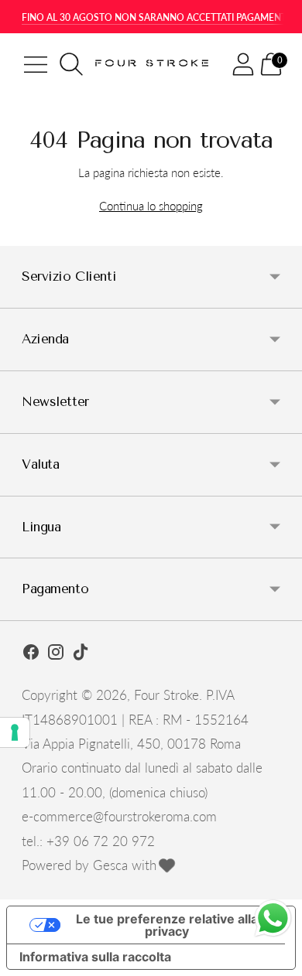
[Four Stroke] (153, 64)
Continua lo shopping (151, 206)
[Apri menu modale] (35, 64)
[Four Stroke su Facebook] (31, 654)
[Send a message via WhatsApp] (273, 918)
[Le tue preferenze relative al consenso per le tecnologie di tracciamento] (14, 732)
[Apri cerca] (71, 64)
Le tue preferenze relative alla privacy (167, 925)
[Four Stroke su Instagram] (55, 654)
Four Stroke (166, 695)
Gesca (110, 865)
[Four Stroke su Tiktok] (80, 654)
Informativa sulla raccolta (95, 956)
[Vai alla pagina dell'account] (243, 64)
